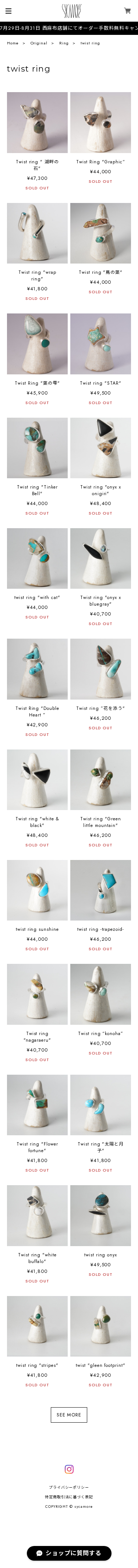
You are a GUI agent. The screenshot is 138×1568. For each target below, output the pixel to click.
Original (39, 43)
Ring (64, 43)
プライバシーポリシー (69, 1487)
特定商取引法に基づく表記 (69, 1497)
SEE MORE (69, 1415)
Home (13, 43)
